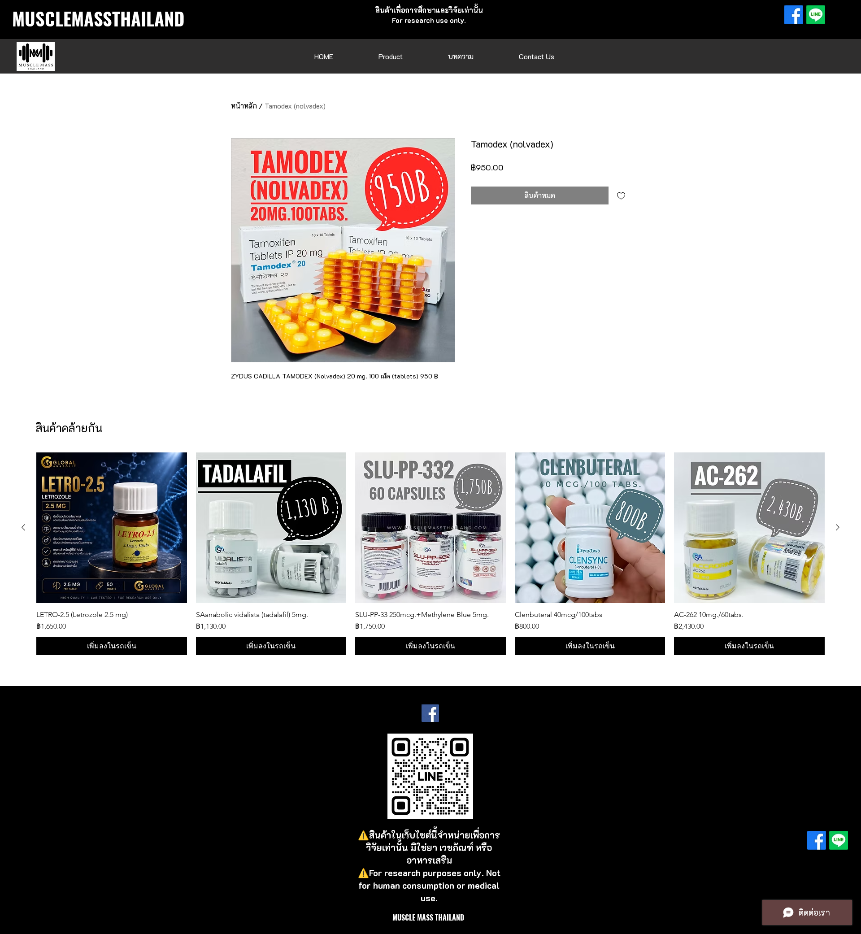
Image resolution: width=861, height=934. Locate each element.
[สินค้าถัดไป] (837, 527)
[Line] (815, 14)
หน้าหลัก (244, 105)
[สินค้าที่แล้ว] (23, 527)
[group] (430, 554)
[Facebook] (793, 14)
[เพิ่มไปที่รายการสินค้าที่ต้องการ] (621, 195)
